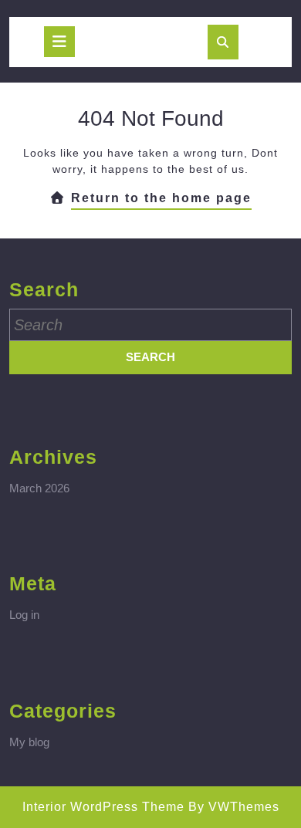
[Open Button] (59, 41)
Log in (24, 614)
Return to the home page (161, 200)
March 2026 (39, 488)
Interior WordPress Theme (103, 806)
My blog (29, 742)
